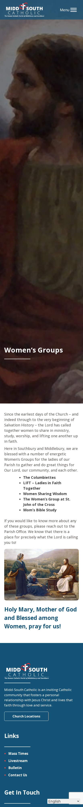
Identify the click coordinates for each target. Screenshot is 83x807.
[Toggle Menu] (73, 10)
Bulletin (15, 767)
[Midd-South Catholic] (24, 10)
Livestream (18, 760)
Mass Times (18, 753)
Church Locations (26, 716)
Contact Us (17, 775)
